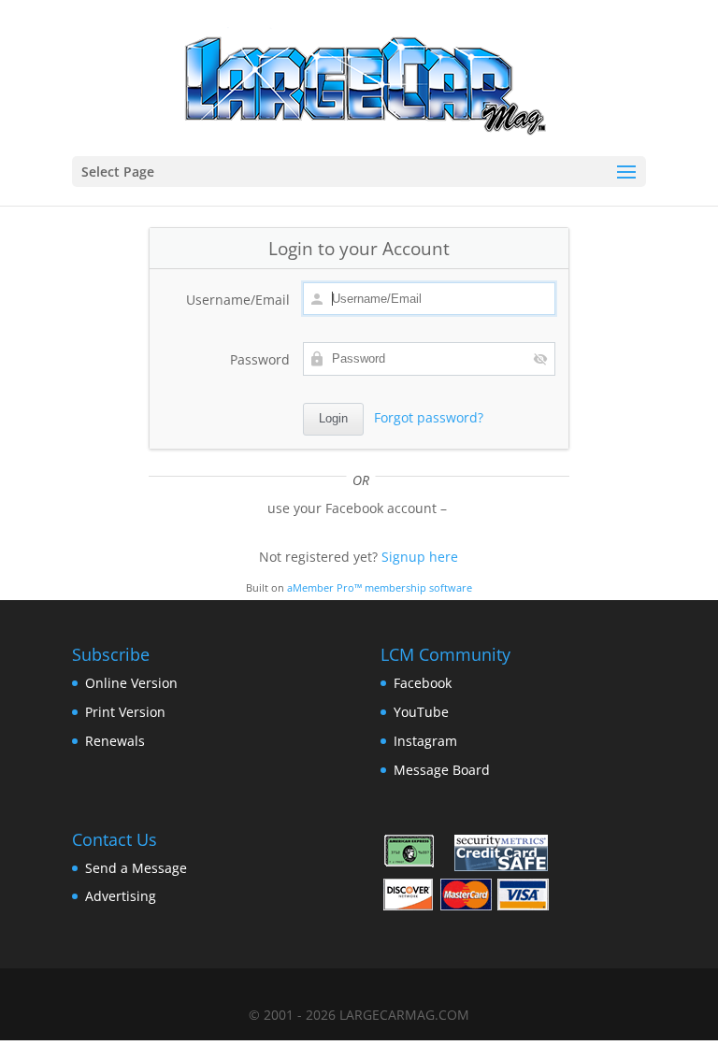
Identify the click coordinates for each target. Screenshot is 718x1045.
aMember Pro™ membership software (379, 587)
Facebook (423, 683)
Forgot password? (428, 417)
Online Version (131, 683)
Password (260, 359)
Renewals (115, 741)
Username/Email (238, 299)
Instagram (425, 741)
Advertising (120, 896)
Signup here (419, 556)
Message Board (442, 770)
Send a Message (136, 868)
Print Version (125, 712)
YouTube (421, 712)
